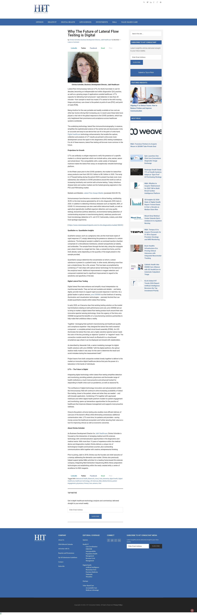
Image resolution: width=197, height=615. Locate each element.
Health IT (86, 544)
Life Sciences (94, 481)
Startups (85, 581)
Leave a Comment (73, 42)
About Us (61, 540)
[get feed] (145, 3)
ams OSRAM (95, 295)
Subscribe (61, 566)
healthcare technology (82, 481)
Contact (60, 562)
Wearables (89, 577)
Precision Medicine (92, 572)
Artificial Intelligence (92, 567)
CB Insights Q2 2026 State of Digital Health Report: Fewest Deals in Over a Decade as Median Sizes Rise (152, 204)
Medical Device (107, 481)
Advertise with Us (63, 549)
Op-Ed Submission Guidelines (67, 557)
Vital (99, 483)
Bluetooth (91, 478)
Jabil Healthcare (101, 433)
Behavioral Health (82, 478)
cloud (96, 478)
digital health (114, 478)
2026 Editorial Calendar (65, 544)
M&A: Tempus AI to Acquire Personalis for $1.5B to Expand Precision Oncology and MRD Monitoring (152, 234)
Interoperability (91, 551)
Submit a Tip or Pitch (146, 72)
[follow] (148, 3)
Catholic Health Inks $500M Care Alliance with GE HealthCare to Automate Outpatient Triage (152, 269)
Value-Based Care (88, 585)
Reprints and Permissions (66, 553)
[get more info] (161, 3)
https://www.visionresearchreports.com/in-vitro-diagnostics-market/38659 (95, 225)
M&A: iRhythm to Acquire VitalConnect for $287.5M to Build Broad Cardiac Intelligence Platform (152, 188)
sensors (95, 483)
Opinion (85, 540)
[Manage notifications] (192, 610)
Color (100, 478)
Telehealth (89, 574)
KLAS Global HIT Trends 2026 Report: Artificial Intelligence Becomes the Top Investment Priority (152, 286)
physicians (79, 483)
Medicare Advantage (92, 590)
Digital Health (87, 565)
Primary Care (88, 483)
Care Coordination (91, 547)
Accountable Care (91, 588)
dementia (106, 478)
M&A (100, 481)
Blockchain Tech (91, 570)
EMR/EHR (89, 549)
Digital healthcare (74, 134)
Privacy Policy (117, 605)
